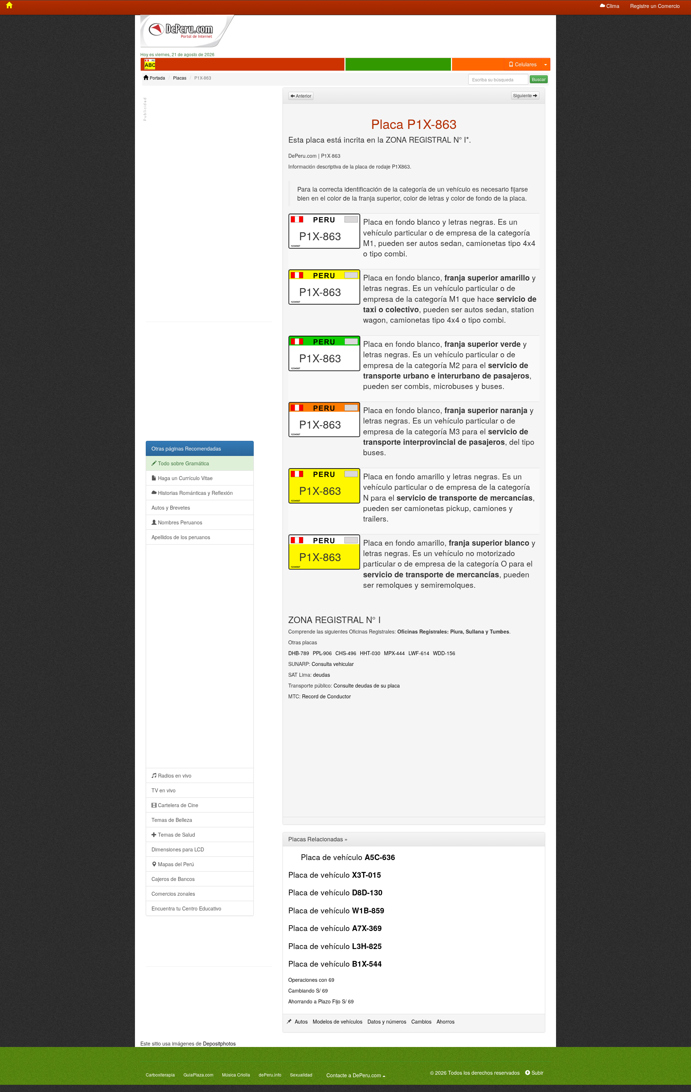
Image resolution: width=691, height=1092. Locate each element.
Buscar (539, 79)
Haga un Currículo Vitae (185, 478)
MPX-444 (394, 653)
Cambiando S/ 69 (308, 990)
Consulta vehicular (333, 663)
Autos (301, 1021)
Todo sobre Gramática (183, 463)
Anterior (303, 96)
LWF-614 (418, 653)
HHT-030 (370, 653)
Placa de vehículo (348, 856)
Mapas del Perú (175, 864)
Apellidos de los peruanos (181, 537)
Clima (612, 5)
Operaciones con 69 (311, 979)
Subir (536, 1072)
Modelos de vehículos (337, 1021)
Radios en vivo (174, 775)
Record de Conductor (326, 696)
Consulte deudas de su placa (367, 685)
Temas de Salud (176, 834)
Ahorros (446, 1021)
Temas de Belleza (172, 819)
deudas (321, 674)
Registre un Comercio (655, 5)
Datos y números (386, 1021)
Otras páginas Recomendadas (186, 448)
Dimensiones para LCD (178, 849)
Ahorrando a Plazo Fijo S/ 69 (321, 1001)
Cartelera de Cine (177, 805)
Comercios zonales (173, 893)
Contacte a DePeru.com (357, 1075)
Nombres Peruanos (179, 522)
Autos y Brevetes (171, 507)
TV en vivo (164, 790)
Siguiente (523, 95)
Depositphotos (219, 1043)
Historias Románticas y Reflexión (195, 492)
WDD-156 (444, 653)
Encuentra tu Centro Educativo (186, 908)
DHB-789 (298, 653)
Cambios (421, 1021)
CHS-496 (345, 653)
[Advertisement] (398, 33)
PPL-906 (322, 653)
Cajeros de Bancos (173, 878)
